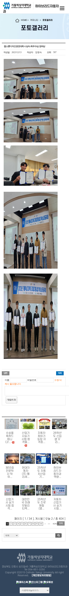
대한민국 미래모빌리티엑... (26, 504)
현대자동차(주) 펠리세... (26, 472)
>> (49, 524)
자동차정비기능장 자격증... (41, 437)
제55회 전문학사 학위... (10, 472)
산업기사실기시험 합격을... (26, 437)
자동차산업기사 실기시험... (57, 504)
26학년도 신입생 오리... (57, 437)
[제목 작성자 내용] (34, 536)
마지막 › (56, 524)
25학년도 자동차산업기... (41, 472)
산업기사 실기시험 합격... (10, 504)
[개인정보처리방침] (41, 575)
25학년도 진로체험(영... (41, 504)
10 (41, 524)
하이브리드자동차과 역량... (57, 472)
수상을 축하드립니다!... (9, 437)
